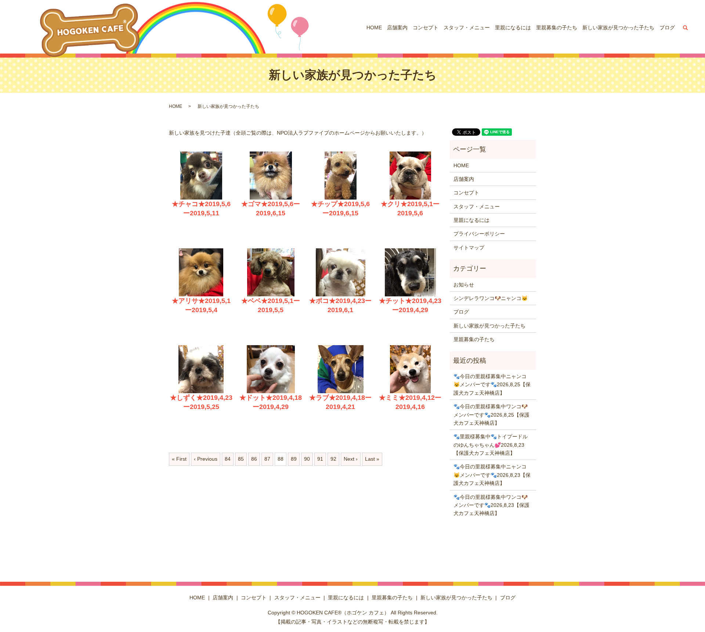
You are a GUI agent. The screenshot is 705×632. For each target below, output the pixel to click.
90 (307, 459)
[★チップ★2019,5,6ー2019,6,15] (340, 175)
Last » (372, 459)
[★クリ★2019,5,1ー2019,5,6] (410, 175)
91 (320, 459)
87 (267, 459)
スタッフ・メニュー (467, 27)
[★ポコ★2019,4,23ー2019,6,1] (340, 272)
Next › (351, 459)
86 (254, 459)
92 (333, 459)
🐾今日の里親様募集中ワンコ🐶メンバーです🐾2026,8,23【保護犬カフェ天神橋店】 (491, 505)
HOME (374, 27)
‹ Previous (205, 459)
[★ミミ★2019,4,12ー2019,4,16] (410, 369)
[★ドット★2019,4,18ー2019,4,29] (271, 369)
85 (241, 459)
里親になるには (513, 27)
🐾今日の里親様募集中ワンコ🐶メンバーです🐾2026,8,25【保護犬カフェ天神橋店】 (491, 414)
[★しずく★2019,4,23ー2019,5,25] (201, 369)
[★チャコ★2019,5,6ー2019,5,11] (201, 175)
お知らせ (463, 285)
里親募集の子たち (556, 27)
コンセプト (425, 27)
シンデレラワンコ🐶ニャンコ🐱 (490, 298)
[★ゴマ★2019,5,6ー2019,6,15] (271, 175)
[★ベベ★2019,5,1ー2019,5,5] (271, 272)
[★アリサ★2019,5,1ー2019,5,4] (201, 272)
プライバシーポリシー (479, 234)
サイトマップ (468, 248)
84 (228, 459)
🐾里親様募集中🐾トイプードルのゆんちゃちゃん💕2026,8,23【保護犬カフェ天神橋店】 (490, 445)
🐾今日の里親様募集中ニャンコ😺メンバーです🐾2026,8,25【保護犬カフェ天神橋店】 (492, 384)
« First (179, 459)
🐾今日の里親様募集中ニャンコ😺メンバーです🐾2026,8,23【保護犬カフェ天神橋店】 (492, 475)
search (685, 27)
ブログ (667, 27)
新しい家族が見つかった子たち (618, 27)
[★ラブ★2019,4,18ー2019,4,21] (340, 369)
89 (294, 459)
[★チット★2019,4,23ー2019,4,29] (410, 272)
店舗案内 (397, 27)
